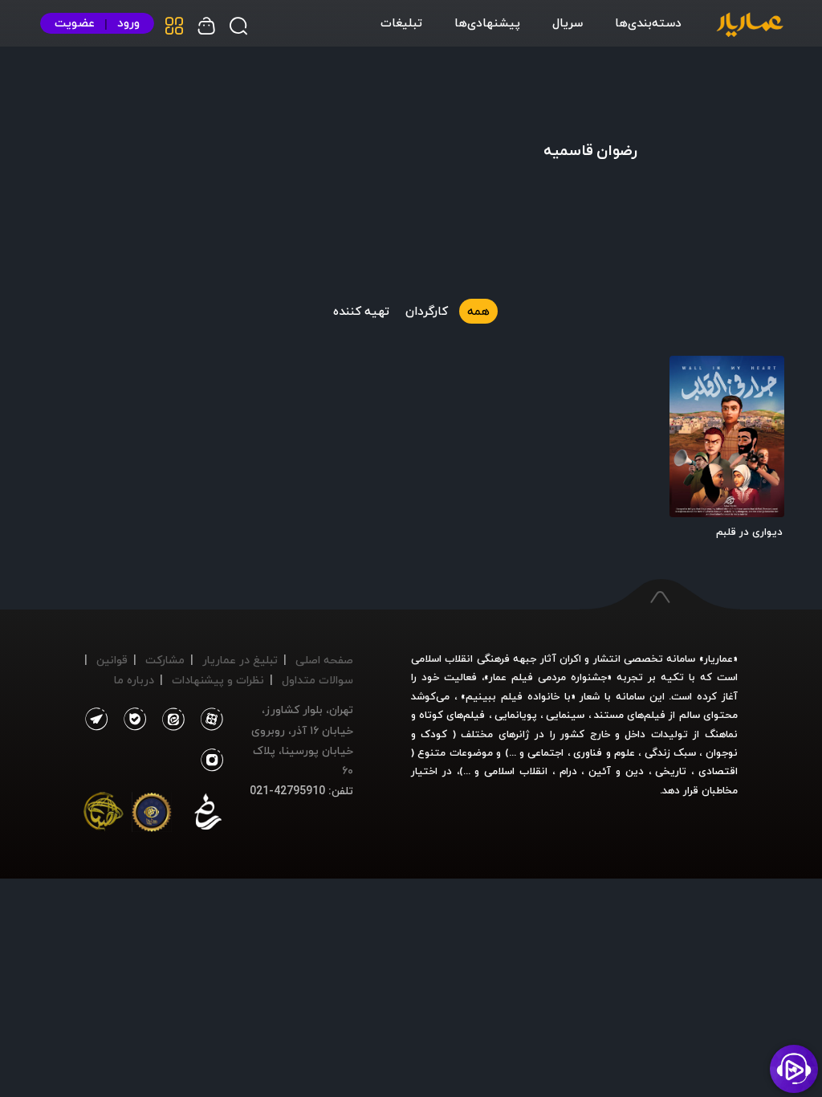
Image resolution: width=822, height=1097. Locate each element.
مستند (609, 715)
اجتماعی (544, 752)
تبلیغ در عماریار (240, 660)
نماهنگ (721, 734)
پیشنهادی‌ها (487, 22)
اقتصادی (718, 771)
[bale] (131, 719)
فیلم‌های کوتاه (452, 715)
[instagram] (212, 760)
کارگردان (426, 310)
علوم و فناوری (604, 752)
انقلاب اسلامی (513, 771)
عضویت (75, 23)
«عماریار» (718, 658)
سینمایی (565, 715)
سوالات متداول (317, 680)
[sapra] (152, 815)
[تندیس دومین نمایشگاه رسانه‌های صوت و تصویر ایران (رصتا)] (103, 815)
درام (568, 771)
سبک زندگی (670, 752)
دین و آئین (616, 771)
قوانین (112, 660)
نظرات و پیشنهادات (218, 680)
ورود (128, 23)
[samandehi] (208, 815)
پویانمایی (515, 715)
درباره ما (134, 680)
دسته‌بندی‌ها (648, 22)
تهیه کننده (361, 310)
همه (478, 310)
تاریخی (670, 771)
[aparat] (208, 719)
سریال (567, 22)
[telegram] (96, 719)
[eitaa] (170, 719)
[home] (750, 25)
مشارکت (165, 660)
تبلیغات (401, 22)
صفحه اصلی (324, 660)
